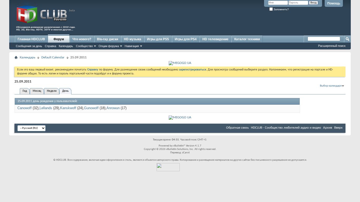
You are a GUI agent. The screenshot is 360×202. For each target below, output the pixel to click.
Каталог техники (247, 39)
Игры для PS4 (186, 39)
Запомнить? (281, 9)
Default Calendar (53, 57)
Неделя (51, 91)
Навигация (132, 46)
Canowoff (24, 108)
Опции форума (109, 46)
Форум (58, 39)
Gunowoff (91, 108)
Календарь (66, 46)
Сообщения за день (29, 46)
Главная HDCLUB (31, 39)
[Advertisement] (248, 23)
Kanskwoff (68, 108)
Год (25, 91)
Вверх (338, 127)
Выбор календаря (331, 85)
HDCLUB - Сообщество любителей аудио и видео (286, 127)
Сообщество (84, 46)
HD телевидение (215, 39)
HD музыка (132, 39)
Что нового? (81, 39)
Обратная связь (237, 127)
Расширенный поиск (332, 45)
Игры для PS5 (158, 39)
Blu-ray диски (107, 39)
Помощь (333, 3)
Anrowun (113, 108)
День (65, 91)
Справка (50, 46)
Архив (327, 127)
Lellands (46, 108)
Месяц (37, 91)
